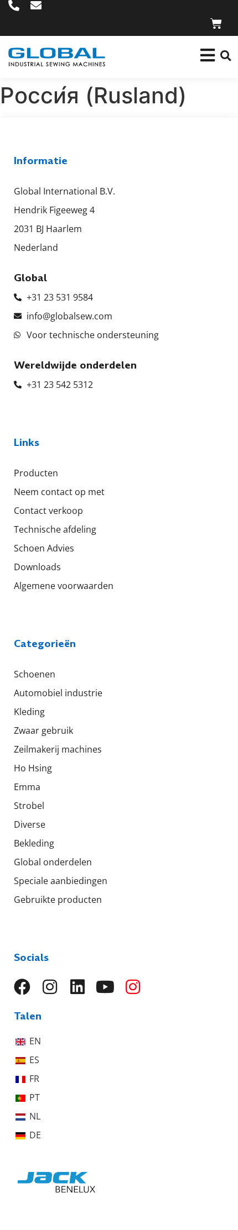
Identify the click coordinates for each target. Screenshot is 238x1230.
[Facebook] (22, 987)
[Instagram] (50, 987)
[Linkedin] (77, 987)
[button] (225, 55)
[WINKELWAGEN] (216, 23)
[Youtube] (105, 987)
